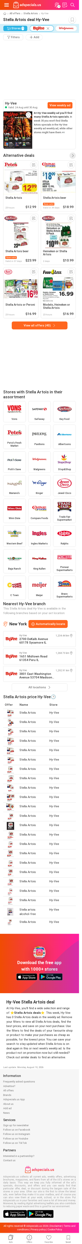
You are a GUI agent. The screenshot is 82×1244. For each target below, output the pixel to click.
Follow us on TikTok (15, 1142)
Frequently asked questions (19, 1081)
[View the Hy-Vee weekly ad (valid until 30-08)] (17, 130)
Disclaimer (56, 1226)
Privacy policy (38, 1229)
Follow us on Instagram (16, 1134)
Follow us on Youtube (15, 1138)
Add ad (7, 1108)
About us (8, 1103)
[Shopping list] (65, 5)
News (6, 1112)
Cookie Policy (55, 1229)
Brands (7, 1095)
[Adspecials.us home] (27, 5)
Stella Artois (30, 13)
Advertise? (9, 1086)
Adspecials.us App (14, 1099)
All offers (15, 13)
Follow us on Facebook (16, 1129)
